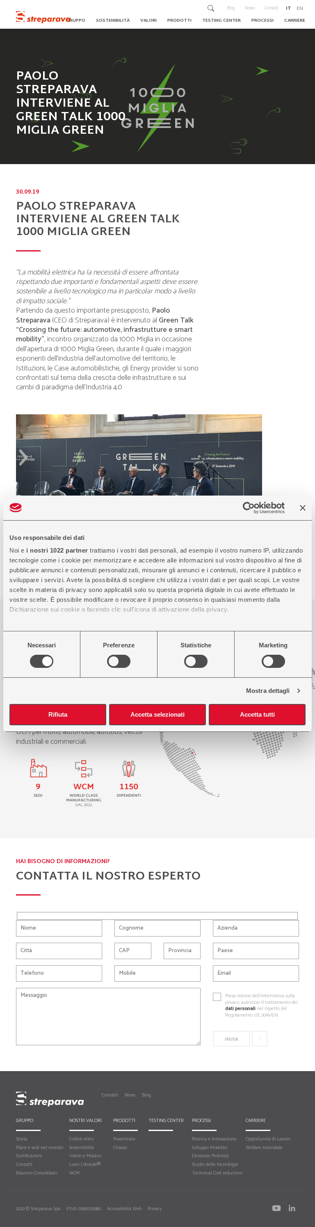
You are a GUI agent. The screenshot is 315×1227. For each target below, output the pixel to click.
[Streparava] (44, 16)
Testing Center (166, 1120)
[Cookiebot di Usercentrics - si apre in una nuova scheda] (249, 508)
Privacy (155, 1209)
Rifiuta (57, 714)
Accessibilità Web (124, 1209)
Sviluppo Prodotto (209, 1148)
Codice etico (81, 1139)
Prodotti (124, 1120)
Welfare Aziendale (264, 1148)
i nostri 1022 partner (57, 550)
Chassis (120, 1148)
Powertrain (124, 1139)
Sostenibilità (81, 1148)
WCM (74, 1173)
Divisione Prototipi (210, 1156)
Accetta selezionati (157, 714)
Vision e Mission (85, 1156)
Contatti (110, 1095)
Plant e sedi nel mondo (39, 1148)
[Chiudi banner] (303, 508)
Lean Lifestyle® (84, 1164)
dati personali (240, 1008)
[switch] (118, 661)
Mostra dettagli (268, 690)
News (130, 1095)
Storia (21, 1139)
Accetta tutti (257, 714)
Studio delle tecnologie (215, 1164)
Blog (146, 1095)
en (300, 7)
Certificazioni (29, 1156)
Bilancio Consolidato (36, 1173)
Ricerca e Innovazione (214, 1139)
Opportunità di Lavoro (268, 1139)
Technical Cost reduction (217, 1173)
